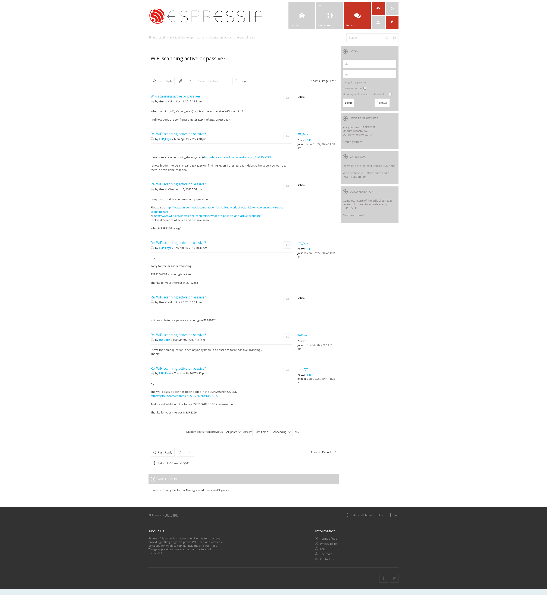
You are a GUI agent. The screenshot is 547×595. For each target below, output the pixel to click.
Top (396, 515)
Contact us (327, 559)
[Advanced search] (394, 38)
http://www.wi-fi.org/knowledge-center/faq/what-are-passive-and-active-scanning (207, 216)
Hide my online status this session (365, 94)
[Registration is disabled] (378, 8)
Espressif (159, 37)
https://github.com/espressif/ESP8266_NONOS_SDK (184, 396)
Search (236, 81)
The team (326, 554)
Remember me (353, 88)
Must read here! (353, 215)
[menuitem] (392, 8)
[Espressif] (213, 15)
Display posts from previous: (205, 432)
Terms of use (328, 538)
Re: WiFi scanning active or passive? (178, 133)
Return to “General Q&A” (174, 463)
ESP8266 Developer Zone (187, 37)
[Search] (387, 38)
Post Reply (165, 81)
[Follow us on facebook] (383, 578)
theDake (302, 335)
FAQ (322, 549)
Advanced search (244, 81)
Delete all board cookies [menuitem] (368, 515)
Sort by (247, 432)
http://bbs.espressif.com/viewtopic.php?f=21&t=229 (237, 157)
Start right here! (353, 142)
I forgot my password (356, 82)
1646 (308, 140)
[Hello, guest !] (378, 22)
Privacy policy (329, 544)
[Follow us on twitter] (394, 578)
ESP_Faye (302, 134)
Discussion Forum (220, 37)
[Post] (153, 101)
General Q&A (246, 37)
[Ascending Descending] (281, 432)
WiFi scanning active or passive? (188, 58)
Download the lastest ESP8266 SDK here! (369, 166)
